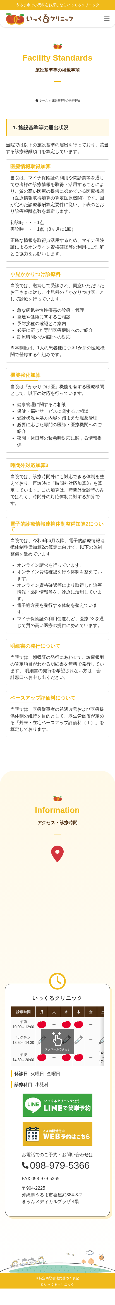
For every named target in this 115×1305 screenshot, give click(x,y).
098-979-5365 (45, 1178)
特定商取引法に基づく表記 (59, 1278)
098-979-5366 (60, 1165)
